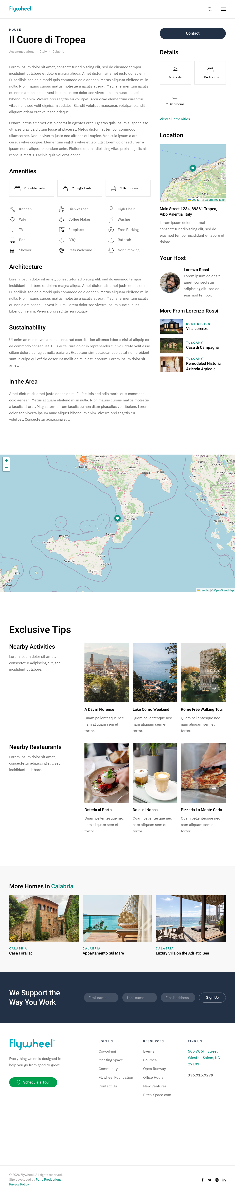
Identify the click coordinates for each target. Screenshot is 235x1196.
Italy (43, 51)
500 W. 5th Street (203, 1051)
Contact (193, 33)
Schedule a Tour (36, 1082)
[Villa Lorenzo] (171, 326)
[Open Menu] (223, 9)
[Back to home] (20, 9)
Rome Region (198, 324)
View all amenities (175, 119)
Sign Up (212, 997)
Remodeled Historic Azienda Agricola (203, 366)
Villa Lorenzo (197, 329)
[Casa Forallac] (44, 918)
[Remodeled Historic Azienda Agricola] (171, 364)
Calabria (58, 51)
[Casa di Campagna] (171, 345)
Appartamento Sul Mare (103, 953)
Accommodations (21, 51)
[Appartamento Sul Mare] (118, 918)
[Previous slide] (96, 688)
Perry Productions (49, 1179)
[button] (192, 168)
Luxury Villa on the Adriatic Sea (182, 953)
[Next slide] (214, 688)
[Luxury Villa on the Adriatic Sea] (191, 918)
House (15, 29)
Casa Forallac (21, 953)
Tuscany (194, 342)
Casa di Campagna (202, 347)
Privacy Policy (19, 1184)
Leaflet (195, 199)
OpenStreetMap (215, 199)
